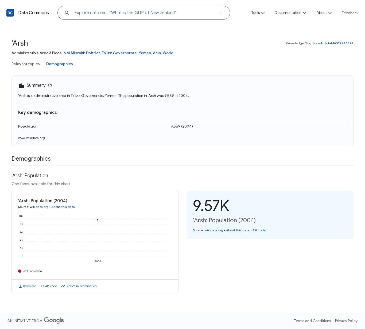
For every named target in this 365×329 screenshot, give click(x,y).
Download (30, 286)
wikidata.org (39, 207)
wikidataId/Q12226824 (336, 43)
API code (51, 286)
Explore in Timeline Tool (81, 286)
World (168, 52)
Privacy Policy (346, 320)
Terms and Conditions (312, 320)
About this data (63, 207)
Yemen (145, 52)
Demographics (59, 63)
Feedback (350, 12)
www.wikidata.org (31, 138)
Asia (157, 52)
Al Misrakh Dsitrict (83, 52)
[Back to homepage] (10, 13)
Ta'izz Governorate (119, 52)
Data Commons (33, 12)
